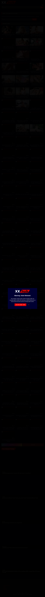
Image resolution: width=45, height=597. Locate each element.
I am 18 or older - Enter (20, 304)
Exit (28, 304)
